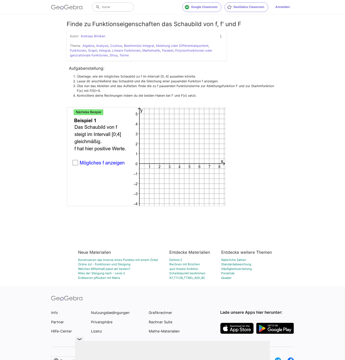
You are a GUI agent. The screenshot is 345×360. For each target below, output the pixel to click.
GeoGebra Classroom (248, 7)
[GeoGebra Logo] (66, 7)
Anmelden (282, 7)
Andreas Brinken (93, 36)
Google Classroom (204, 7)
